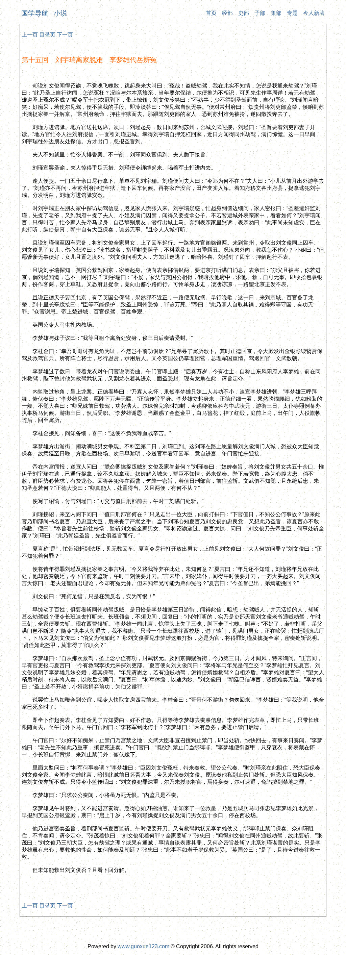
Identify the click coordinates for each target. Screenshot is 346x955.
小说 (60, 13)
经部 (227, 13)
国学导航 (34, 13)
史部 (243, 13)
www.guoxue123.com (143, 946)
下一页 (65, 34)
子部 (259, 13)
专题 (292, 13)
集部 (276, 13)
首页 (211, 13)
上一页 (30, 34)
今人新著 (314, 13)
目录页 (47, 34)
